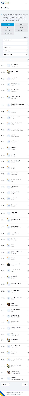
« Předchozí (5, 384)
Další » (24, 384)
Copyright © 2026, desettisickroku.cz (14, 392)
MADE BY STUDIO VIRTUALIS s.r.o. (14, 394)
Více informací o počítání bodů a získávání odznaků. (14, 19)
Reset (26, 37)
